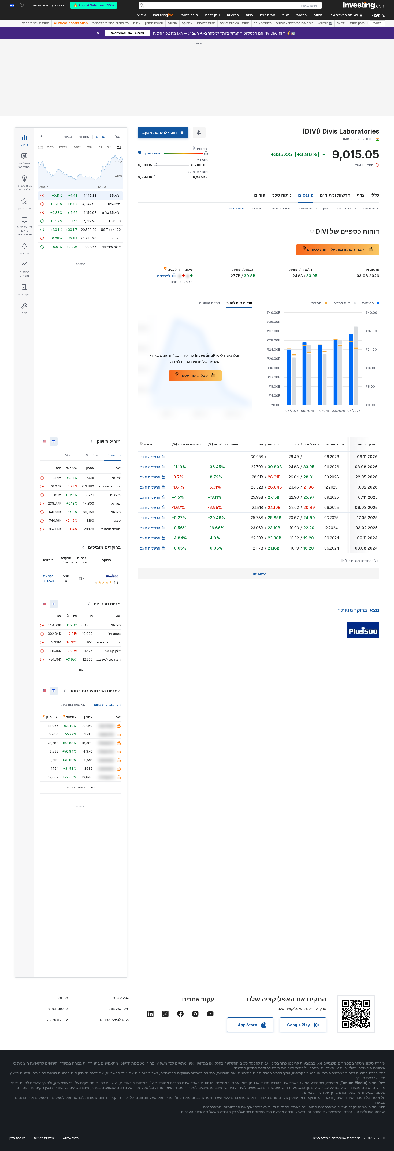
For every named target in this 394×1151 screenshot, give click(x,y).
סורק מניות (189, 15)
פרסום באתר (57, 1008)
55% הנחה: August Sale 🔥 (93, 5)
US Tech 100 (111, 230)
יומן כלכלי (212, 15)
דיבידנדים (258, 208)
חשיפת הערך (152, 153)
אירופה (172, 23)
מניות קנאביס (206, 23)
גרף (360, 195)
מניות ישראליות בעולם (234, 23)
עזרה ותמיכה (57, 1019)
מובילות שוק (109, 441)
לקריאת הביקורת (48, 578)
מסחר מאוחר (263, 23)
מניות (377, 23)
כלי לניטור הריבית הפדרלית (110, 23)
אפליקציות (121, 997)
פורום (259, 195)
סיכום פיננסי (371, 208)
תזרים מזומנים (307, 208)
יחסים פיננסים (281, 208)
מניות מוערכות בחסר (35, 23)
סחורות (84, 137)
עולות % (91, 455)
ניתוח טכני (282, 195)
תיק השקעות (119, 1008)
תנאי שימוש (71, 1138)
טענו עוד (259, 573)
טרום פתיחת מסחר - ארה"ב (294, 23)
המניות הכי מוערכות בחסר (95, 690)
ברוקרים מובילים (104, 547)
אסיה (136, 23)
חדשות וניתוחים (335, 195)
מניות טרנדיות (107, 604)
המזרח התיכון (154, 23)
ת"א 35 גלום (111, 213)
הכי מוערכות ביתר (73, 705)
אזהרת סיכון (17, 1138)
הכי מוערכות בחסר (107, 705)
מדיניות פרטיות (44, 1138)
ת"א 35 (115, 195)
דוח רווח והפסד (346, 208)
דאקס (116, 238)
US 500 (115, 221)
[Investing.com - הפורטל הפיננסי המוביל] (364, 5)
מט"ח (116, 137)
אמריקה (187, 23)
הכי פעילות (112, 455)
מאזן (326, 208)
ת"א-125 (114, 204)
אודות (63, 997)
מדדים (101, 137)
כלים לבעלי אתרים (114, 1019)
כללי (375, 195)
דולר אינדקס (111, 247)
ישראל (341, 23)
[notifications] (22, 4)
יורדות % (72, 455)
